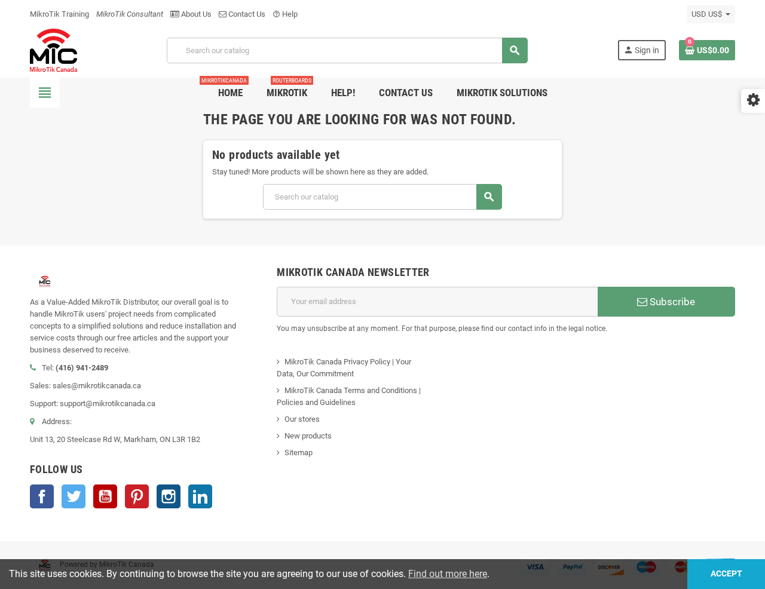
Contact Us (246, 14)
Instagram (168, 496)
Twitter (73, 496)
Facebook (42, 496)
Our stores (302, 419)
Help (285, 14)
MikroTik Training (59, 14)
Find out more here (447, 573)
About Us (195, 14)
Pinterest (137, 496)
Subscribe (671, 302)
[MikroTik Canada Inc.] (53, 49)
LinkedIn (200, 496)
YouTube (105, 496)
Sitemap (298, 452)
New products (308, 435)
